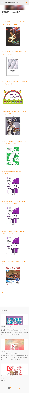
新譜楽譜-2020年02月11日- (7, 376)
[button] (3, 17)
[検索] (27, 2)
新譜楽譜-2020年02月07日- (7, 351)
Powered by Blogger (15, 388)
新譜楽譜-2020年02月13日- (7, 326)
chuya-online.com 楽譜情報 (11, 2)
